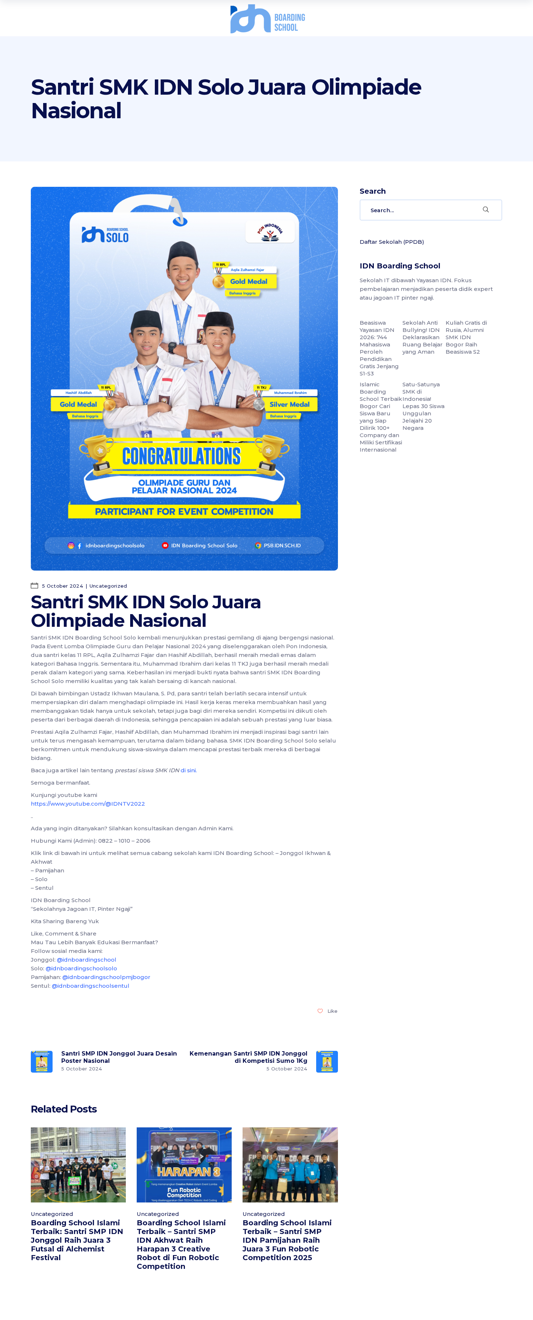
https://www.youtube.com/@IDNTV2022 (88, 803)
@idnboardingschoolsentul (90, 985)
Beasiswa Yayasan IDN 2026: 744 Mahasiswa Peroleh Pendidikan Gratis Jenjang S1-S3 (379, 348)
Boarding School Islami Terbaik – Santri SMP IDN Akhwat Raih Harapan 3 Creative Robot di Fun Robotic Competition (181, 1244)
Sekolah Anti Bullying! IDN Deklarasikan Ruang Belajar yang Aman (422, 337)
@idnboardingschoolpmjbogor (106, 977)
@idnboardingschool (86, 959)
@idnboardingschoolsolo (81, 968)
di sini (188, 770)
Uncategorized (108, 586)
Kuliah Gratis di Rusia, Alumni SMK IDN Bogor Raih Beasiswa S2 (466, 337)
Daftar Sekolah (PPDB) (392, 241)
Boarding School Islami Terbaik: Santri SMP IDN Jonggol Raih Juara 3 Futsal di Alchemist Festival (77, 1240)
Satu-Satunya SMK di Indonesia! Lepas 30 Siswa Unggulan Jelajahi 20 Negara (423, 406)
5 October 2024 (62, 586)
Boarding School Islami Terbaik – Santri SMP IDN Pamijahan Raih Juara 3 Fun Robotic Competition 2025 (287, 1240)
